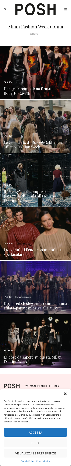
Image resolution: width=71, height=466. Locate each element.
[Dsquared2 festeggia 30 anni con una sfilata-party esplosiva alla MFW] (35, 287)
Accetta (35, 432)
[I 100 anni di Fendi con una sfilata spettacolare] (35, 233)
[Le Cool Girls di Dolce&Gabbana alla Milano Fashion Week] (35, 126)
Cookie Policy (27, 461)
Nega (35, 443)
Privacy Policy (43, 461)
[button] (65, 394)
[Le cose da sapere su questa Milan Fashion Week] (35, 341)
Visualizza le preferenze (35, 453)
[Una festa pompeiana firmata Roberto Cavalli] (35, 72)
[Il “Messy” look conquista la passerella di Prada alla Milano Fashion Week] (35, 180)
